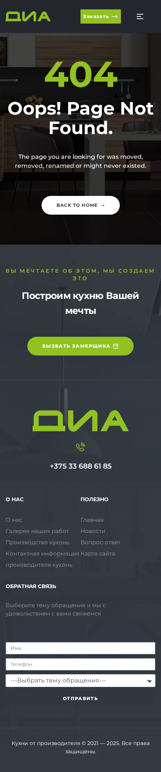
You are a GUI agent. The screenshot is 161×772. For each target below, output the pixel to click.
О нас (14, 519)
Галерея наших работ (37, 531)
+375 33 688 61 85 (81, 466)
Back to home (77, 205)
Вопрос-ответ (100, 542)
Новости (92, 531)
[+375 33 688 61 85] (80, 446)
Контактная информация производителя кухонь (42, 559)
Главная (92, 519)
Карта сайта (97, 553)
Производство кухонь (37, 542)
